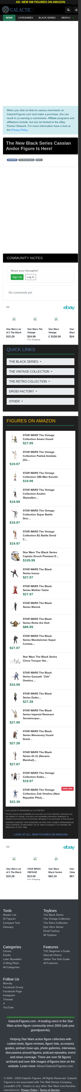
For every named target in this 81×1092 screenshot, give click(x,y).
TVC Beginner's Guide (56, 951)
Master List (9, 914)
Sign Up (17, 276)
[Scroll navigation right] (73, 18)
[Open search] (68, 10)
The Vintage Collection (56, 918)
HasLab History (52, 955)
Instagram (9, 995)
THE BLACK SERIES (24, 361)
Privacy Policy (19, 129)
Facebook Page (12, 991)
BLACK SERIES (47, 17)
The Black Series (53, 914)
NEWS (9, 17)
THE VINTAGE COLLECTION (29, 371)
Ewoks (7, 955)
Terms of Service (50, 1089)
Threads (8, 999)
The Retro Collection (55, 922)
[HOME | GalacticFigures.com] (17, 9)
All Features (50, 963)
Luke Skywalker (12, 959)
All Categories (11, 967)
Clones (7, 951)
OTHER (15, 401)
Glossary (8, 926)
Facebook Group (13, 987)
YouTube (8, 1007)
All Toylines (50, 934)
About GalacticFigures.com (55, 1066)
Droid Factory (51, 930)
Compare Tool (11, 922)
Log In (30, 276)
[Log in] (76, 10)
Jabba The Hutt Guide (56, 959)
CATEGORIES (25, 17)
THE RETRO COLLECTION (28, 381)
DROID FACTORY (22, 391)
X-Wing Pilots (11, 963)
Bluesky (7, 983)
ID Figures (9, 918)
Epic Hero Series (53, 926)
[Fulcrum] (76, 5)
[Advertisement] (40, 62)
